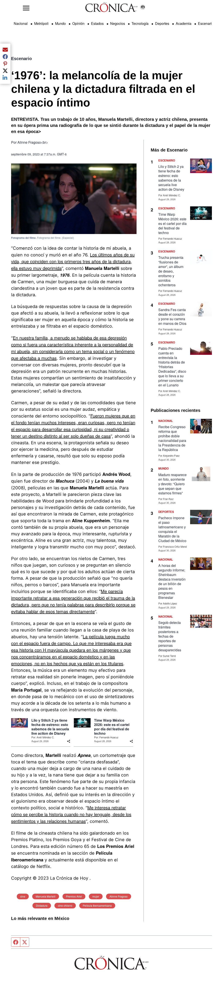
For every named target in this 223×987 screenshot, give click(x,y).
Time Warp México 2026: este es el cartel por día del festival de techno (111, 727)
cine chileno (65, 905)
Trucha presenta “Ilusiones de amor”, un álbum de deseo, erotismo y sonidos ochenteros (170, 271)
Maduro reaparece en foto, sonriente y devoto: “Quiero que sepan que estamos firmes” (172, 483)
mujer (95, 896)
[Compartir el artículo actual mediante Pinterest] (5, 63)
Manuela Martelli (46, 896)
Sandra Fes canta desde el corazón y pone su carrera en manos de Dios (172, 316)
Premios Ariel (74, 896)
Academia (183, 23)
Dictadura (41, 905)
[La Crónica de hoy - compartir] (68, 741)
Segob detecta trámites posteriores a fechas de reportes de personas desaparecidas (169, 636)
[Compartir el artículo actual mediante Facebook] (5, 56)
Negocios (117, 23)
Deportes (162, 23)
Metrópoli (41, 23)
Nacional (21, 23)
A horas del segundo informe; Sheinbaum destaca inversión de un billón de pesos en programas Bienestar (172, 581)
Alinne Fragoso (119, 896)
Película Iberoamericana (97, 905)
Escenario (206, 23)
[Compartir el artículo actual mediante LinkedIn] (5, 77)
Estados (97, 23)
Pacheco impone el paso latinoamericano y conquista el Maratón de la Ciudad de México (172, 529)
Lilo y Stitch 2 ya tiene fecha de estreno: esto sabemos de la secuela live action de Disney (50, 727)
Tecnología (140, 23)
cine (22, 896)
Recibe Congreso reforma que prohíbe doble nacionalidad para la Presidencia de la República (172, 438)
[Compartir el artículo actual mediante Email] (5, 49)
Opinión (78, 23)
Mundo (60, 23)
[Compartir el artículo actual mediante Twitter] (5, 70)
